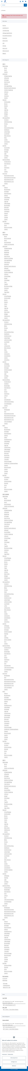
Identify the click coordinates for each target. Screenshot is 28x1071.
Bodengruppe (7, 409)
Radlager (6, 114)
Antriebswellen (7, 102)
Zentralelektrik (7, 356)
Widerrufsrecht (6, 51)
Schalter (6, 139)
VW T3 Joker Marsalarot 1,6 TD (9, 1005)
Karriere (4, 25)
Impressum (4, 1054)
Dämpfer (6, 106)
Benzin (5, 68)
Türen (5, 282)
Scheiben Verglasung (8, 90)
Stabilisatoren (7, 316)
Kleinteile (6, 483)
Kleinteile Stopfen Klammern (10, 88)
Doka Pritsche (7, 82)
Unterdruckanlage (7, 461)
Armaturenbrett (7, 161)
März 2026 (5, 1007)
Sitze (5, 169)
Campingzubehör (6, 985)
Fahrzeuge (5, 983)
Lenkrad (5, 395)
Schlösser (6, 92)
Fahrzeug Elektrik (6, 118)
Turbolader (6, 459)
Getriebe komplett (8, 370)
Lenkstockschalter (8, 340)
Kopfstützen (6, 167)
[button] (20, 1)
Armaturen (6, 120)
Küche (5, 225)
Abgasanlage (5, 66)
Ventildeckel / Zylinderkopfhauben (11, 729)
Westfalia (4, 221)
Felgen (5, 108)
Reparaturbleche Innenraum (9, 177)
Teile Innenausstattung (9, 401)
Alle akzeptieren (14, 1058)
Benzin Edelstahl (7, 238)
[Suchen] (25, 5)
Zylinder (6, 219)
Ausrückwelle (7, 147)
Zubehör (6, 72)
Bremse (5, 104)
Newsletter (5, 38)
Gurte (5, 165)
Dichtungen (6, 80)
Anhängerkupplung (8, 76)
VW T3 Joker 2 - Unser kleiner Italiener (10, 1009)
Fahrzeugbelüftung (8, 86)
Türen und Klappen (8, 421)
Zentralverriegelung (8, 869)
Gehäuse (6, 195)
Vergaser (6, 213)
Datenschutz (10, 1054)
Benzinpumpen (7, 189)
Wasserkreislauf (7, 467)
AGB (3, 43)
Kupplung (6, 151)
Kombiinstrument (7, 336)
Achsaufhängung (7, 296)
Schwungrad (6, 211)
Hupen (5, 126)
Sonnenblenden (7, 399)
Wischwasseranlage (8, 286)
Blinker (5, 326)
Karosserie (5, 173)
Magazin (4, 53)
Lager (5, 153)
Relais (5, 137)
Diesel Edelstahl (7, 242)
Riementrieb (6, 209)
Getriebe (4, 145)
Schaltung (6, 155)
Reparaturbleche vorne (9, 181)
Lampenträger (7, 132)
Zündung (6, 217)
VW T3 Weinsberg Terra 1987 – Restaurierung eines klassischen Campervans (13, 1002)
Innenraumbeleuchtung (9, 128)
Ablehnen (14, 1066)
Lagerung (6, 110)
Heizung (5, 124)
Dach (5, 411)
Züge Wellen (6, 292)
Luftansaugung (7, 203)
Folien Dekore (7, 262)
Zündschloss (6, 360)
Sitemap (4, 45)
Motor (4, 185)
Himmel (5, 391)
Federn (5, 304)
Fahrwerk (4, 100)
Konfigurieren (14, 1062)
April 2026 (5, 998)
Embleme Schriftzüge (8, 258)
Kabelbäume (6, 130)
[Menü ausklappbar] (1, 1)
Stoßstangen (7, 280)
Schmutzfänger (7, 276)
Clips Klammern (7, 163)
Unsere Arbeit (6, 1020)
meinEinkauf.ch (6, 28)
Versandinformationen (7, 35)
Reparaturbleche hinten (9, 175)
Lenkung (6, 112)
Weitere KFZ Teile (6, 987)
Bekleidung (5, 980)
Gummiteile (6, 264)
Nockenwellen (7, 205)
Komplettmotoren (8, 439)
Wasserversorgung (8, 227)
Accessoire (5, 978)
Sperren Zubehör (7, 639)
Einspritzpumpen (7, 193)
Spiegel (5, 278)
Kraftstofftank (7, 197)
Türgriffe (6, 94)
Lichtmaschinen (7, 447)
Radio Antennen (7, 135)
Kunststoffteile (7, 270)
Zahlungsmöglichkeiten (7, 33)
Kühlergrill (6, 268)
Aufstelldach (6, 223)
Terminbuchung (6, 30)
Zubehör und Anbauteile (9, 244)
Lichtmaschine (7, 346)
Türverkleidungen (7, 403)
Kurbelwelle (6, 199)
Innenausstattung (6, 159)
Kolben (5, 437)
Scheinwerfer (7, 141)
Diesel (5, 70)
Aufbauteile (5, 74)
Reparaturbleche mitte (8, 179)
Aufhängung (6, 364)
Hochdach (6, 479)
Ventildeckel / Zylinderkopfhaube (11, 463)
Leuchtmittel (6, 133)
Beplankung (6, 252)
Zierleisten (6, 96)
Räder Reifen (7, 312)
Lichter (5, 344)
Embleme (6, 84)
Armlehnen (6, 383)
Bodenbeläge (7, 385)
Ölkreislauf (6, 207)
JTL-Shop (16, 1069)
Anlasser (6, 187)
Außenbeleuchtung (8, 122)
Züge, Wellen (7, 808)
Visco (5, 641)
